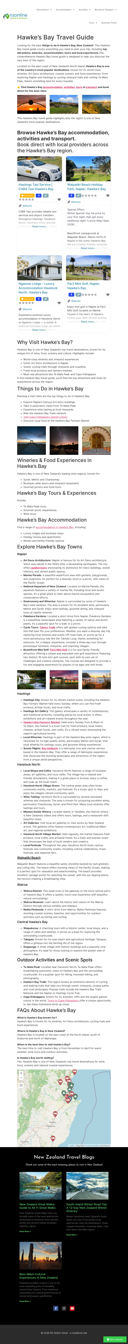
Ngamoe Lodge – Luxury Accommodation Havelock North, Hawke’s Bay (38, 288)
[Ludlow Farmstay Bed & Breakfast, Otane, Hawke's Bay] (55, 1114)
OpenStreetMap (92, 1145)
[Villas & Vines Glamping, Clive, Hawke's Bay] (72, 1094)
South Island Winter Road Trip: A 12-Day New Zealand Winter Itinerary (86, 1208)
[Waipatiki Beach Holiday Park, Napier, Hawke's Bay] (74, 1072)
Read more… (39, 226)
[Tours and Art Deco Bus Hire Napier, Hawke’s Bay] (69, 1090)
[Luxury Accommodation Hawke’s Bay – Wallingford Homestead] (53, 1139)
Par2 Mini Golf (58, 649)
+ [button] (21, 1073)
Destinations (43, 9)
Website (27, 205)
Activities (83, 9)
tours (79, 87)
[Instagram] (64, 1308)
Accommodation (63, 9)
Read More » (25, 1231)
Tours (91, 22)
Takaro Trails (47, 627)
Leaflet (71, 1145)
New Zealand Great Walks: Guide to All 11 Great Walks (38, 1206)
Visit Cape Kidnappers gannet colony (45, 416)
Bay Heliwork (50, 748)
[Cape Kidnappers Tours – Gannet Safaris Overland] (75, 1097)
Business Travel (109, 22)
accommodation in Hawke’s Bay (54, 527)
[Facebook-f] (55, 1308)
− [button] (21, 1078)
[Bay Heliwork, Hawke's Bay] (64, 1093)
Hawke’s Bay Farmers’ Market (41, 722)
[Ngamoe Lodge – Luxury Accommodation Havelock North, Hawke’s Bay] (68, 1101)
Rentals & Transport (104, 9)
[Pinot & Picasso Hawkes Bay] (71, 1086)
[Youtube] (72, 1308)
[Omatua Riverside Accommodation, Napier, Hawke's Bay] (60, 1082)
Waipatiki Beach (29, 858)
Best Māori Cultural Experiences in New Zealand (39, 1276)
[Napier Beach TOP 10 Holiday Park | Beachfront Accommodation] (69, 1081)
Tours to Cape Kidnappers (63, 1000)
